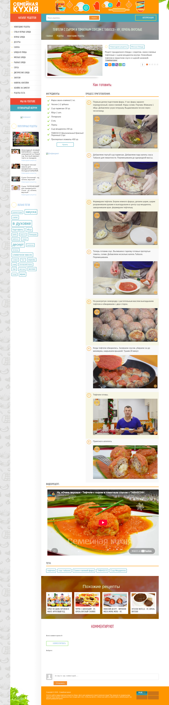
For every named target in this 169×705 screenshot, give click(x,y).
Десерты (17, 42)
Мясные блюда (20, 57)
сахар (14, 274)
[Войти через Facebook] (48, 661)
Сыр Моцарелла (118, 571)
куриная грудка (17, 212)
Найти (94, 18)
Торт (23, 260)
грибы (15, 234)
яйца (29, 229)
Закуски (17, 77)
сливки (15, 260)
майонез (16, 239)
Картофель (18, 229)
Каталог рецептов (27, 17)
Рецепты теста (19, 93)
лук (14, 269)
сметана (22, 269)
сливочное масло (22, 254)
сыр (14, 264)
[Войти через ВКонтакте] (48, 657)
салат (15, 217)
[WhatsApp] (120, 64)
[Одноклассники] (109, 64)
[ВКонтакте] (106, 64)
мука (22, 274)
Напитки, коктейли (21, 83)
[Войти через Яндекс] (48, 664)
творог (24, 239)
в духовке (22, 223)
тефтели (51, 571)
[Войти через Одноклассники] (48, 672)
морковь (31, 260)
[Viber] (116, 64)
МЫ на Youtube (27, 101)
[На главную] (25, 7)
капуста (22, 234)
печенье (15, 250)
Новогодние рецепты (22, 27)
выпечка (30, 245)
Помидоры (33, 234)
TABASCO (102, 571)
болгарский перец (26, 264)
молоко (32, 269)
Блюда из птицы (20, 52)
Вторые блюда (19, 37)
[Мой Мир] (113, 64)
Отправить (60, 683)
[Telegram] (123, 64)
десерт (18, 244)
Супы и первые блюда (22, 32)
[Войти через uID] (48, 653)
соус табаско (64, 571)
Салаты (17, 47)
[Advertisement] (66, 173)
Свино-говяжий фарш (84, 571)
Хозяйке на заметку (22, 88)
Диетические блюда (21, 72)
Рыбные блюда (19, 62)
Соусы (16, 67)
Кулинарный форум (27, 108)
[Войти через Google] (48, 668)
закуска (31, 211)
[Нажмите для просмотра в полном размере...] (125, 131)
